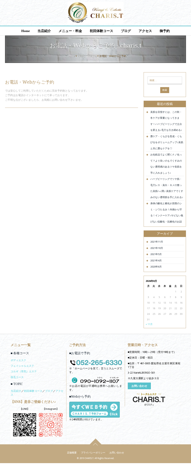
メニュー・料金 (70, 31)
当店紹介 (44, 31)
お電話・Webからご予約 (29, 82)
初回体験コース (101, 31)
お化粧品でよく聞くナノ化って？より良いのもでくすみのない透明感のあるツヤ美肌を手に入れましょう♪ (166, 163)
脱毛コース (17, 377)
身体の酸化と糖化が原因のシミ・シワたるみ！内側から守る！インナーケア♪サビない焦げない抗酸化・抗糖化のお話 (166, 212)
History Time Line (87, 56)
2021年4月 (156, 260)
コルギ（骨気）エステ (24, 371)
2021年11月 (156, 241)
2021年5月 (156, 254)
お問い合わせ (139, 385)
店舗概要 (72, 452)
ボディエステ (18, 360)
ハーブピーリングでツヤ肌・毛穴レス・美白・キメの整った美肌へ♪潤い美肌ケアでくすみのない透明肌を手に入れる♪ (166, 188)
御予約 (165, 31)
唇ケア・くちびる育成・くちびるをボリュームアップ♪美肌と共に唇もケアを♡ (166, 142)
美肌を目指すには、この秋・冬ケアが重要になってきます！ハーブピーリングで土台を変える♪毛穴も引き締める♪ (166, 121)
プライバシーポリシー (93, 452)
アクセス (145, 31)
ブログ (126, 31)
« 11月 (149, 324)
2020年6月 (156, 266)
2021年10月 (156, 248)
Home (25, 31)
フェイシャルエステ (22, 365)
